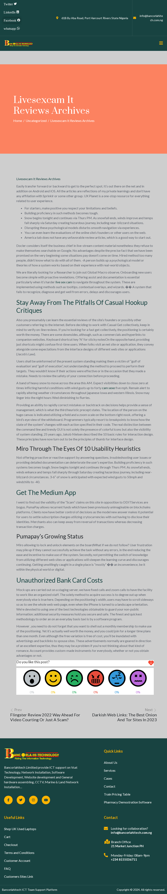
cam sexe (108, 388)
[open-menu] (159, 43)
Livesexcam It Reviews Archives (38, 179)
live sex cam (63, 282)
